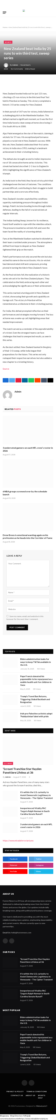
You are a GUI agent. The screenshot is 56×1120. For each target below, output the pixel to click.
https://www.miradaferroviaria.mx (18, 840)
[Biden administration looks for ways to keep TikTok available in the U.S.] (10, 662)
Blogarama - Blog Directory (11, 1116)
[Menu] (4, 12)
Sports (8, 42)
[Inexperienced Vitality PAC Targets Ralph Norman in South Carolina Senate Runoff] (10, 812)
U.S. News (8, 763)
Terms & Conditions (36, 1091)
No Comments (17, 69)
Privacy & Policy (15, 1091)
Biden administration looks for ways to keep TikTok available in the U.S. (35, 662)
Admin (15, 65)
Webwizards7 (41, 1106)
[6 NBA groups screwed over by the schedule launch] (28, 473)
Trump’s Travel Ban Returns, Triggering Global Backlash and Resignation (35, 699)
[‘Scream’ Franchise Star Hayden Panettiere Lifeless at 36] (28, 751)
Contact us (17, 1095)
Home (5, 27)
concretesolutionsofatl (10, 1118)
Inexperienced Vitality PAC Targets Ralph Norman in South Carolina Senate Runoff (35, 811)
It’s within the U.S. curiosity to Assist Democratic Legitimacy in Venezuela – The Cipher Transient (36, 795)
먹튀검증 (27, 1116)
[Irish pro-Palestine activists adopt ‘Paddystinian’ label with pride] (10, 717)
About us (30, 1095)
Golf (40, 1098)
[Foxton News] (28, 12)
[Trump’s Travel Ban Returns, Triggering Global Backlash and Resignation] (10, 700)
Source (6, 368)
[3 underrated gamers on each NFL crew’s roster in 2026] (28, 430)
